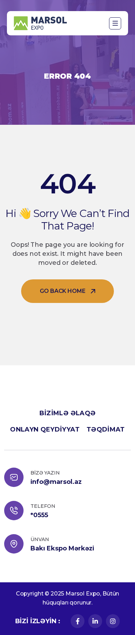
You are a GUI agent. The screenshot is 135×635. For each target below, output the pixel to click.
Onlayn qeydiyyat (45, 429)
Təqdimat (106, 429)
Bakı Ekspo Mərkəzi (62, 548)
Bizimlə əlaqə (67, 413)
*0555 (39, 515)
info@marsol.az (56, 482)
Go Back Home (62, 291)
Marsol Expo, (83, 593)
